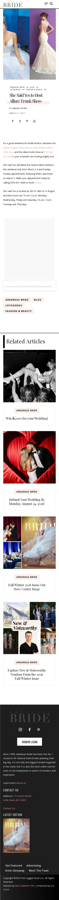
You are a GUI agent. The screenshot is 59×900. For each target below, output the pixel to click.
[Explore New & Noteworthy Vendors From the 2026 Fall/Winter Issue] (29, 628)
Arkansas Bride (17, 87)
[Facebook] (12, 121)
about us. (21, 782)
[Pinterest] (27, 121)
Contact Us (9, 808)
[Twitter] (20, 121)
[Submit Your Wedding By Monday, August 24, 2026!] (29, 457)
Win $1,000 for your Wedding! (27, 418)
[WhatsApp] (34, 121)
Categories (15, 89)
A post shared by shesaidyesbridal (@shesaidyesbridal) (28, 286)
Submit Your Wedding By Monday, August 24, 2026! (27, 501)
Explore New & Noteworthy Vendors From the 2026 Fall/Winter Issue (27, 674)
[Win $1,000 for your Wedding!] (29, 376)
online (38, 182)
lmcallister (19, 108)
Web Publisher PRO (25, 885)
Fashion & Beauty (34, 89)
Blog (32, 87)
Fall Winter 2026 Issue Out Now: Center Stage (26, 587)
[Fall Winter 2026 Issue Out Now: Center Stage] (29, 542)
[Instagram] (20, 730)
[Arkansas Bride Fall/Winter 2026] (16, 835)
